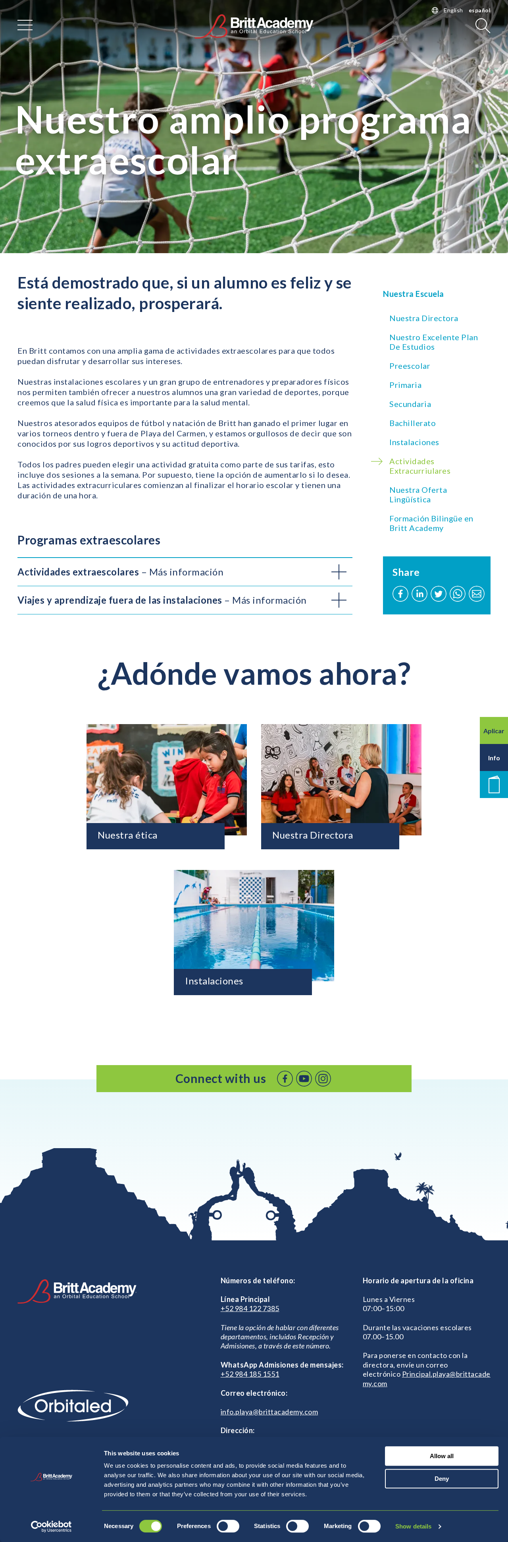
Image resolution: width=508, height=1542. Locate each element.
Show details (413, 1526)
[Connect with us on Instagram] (323, 1079)
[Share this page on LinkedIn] (419, 594)
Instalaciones (414, 442)
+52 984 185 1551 (250, 1374)
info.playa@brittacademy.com (269, 1411)
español (480, 10)
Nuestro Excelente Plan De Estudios (433, 341)
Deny (442, 1478)
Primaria (405, 384)
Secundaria (410, 404)
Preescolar (409, 365)
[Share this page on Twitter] (438, 594)
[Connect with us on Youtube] (304, 1079)
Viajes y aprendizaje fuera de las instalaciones (162, 600)
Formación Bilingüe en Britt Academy (431, 523)
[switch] (228, 1526)
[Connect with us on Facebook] (285, 1079)
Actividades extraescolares (120, 571)
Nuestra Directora (423, 318)
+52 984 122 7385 (250, 1308)
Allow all (442, 1456)
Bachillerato (412, 423)
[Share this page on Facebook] (400, 594)
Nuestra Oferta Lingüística (418, 494)
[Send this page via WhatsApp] (458, 594)
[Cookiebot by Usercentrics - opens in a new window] (51, 1526)
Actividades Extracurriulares (419, 465)
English (453, 10)
